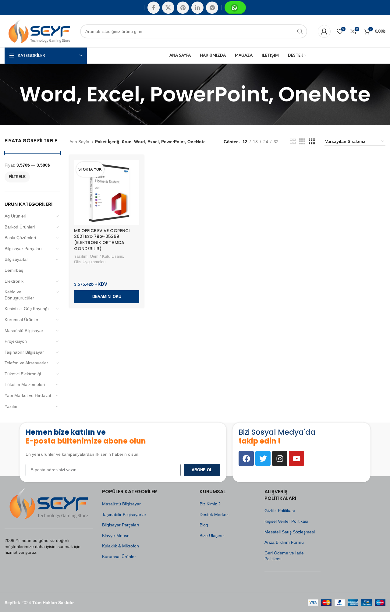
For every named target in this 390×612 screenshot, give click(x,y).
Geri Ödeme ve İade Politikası (284, 555)
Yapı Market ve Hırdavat (28, 395)
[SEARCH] (300, 31)
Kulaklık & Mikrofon (120, 545)
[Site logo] (39, 30)
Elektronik (14, 281)
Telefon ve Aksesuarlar (26, 362)
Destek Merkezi (214, 514)
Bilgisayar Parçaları (23, 248)
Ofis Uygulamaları (90, 262)
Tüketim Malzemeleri (25, 384)
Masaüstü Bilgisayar (24, 330)
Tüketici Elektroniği (23, 373)
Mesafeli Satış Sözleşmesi (289, 531)
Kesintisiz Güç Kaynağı (27, 308)
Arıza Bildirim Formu (284, 542)
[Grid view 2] (293, 141)
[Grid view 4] (312, 141)
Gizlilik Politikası (279, 510)
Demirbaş (14, 270)
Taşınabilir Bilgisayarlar (124, 514)
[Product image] (106, 192)
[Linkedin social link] (197, 8)
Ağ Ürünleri (15, 216)
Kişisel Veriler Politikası (286, 521)
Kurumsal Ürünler (21, 319)
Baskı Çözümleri (20, 237)
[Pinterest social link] (183, 8)
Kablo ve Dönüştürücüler (19, 294)
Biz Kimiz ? (210, 503)
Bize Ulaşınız (212, 535)
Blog (204, 524)
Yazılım (12, 406)
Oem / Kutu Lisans (106, 256)
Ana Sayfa (79, 141)
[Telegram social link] (212, 8)
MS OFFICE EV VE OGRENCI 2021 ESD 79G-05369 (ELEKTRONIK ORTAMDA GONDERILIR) (102, 240)
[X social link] (168, 8)
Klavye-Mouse (115, 535)
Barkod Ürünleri (20, 227)
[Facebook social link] (153, 8)
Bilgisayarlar (16, 259)
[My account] (324, 31)
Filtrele (17, 177)
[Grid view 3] (302, 141)
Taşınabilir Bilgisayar (24, 352)
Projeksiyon (16, 341)
